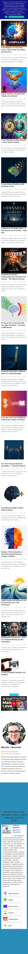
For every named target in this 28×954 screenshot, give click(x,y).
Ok (6, 16)
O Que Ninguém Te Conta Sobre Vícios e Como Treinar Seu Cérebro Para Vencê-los (13, 50)
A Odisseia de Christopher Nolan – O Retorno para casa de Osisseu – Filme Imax (14, 230)
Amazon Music (13, 906)
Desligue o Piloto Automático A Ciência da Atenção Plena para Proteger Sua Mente (11, 554)
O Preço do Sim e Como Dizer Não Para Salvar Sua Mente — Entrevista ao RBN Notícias (13, 325)
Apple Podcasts (13, 893)
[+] (14, 33)
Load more (14, 694)
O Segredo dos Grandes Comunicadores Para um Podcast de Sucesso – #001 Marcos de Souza (13, 277)
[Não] (26, 9)
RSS (9, 926)
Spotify (10, 900)
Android (11, 913)
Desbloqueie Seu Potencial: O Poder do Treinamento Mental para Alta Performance (13, 639)
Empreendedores (6, 764)
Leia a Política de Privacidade (16, 16)
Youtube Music (13, 919)
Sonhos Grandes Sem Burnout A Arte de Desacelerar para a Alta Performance (13, 602)
